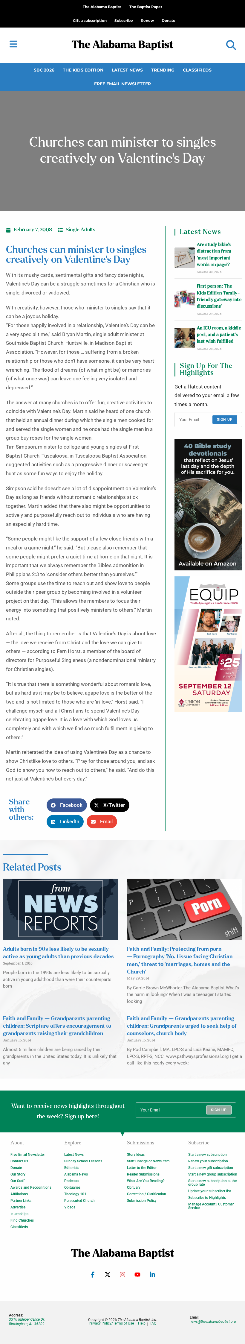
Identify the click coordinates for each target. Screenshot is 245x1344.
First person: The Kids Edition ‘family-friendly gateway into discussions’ (219, 296)
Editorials (71, 1168)
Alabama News (76, 1174)
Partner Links (20, 1201)
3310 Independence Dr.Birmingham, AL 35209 (27, 1321)
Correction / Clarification (146, 1194)
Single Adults (80, 229)
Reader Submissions (143, 1174)
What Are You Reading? (146, 1181)
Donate (16, 1168)
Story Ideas (136, 1154)
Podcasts (71, 1181)
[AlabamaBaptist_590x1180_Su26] (208, 644)
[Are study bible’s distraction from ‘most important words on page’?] (184, 257)
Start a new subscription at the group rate (212, 1183)
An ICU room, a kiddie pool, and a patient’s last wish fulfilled (219, 335)
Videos (69, 1207)
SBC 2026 (44, 70)
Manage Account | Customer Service (211, 1206)
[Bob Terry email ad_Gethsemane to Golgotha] (208, 505)
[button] (231, 45)
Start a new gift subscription (210, 1168)
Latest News (127, 70)
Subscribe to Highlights (207, 1198)
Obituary (133, 1187)
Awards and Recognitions (30, 1187)
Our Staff (17, 1181)
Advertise (17, 1207)
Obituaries (72, 1187)
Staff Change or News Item (148, 1161)
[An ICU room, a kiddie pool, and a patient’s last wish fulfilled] (184, 338)
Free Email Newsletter (122, 83)
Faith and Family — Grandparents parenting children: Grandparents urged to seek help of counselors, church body (182, 1026)
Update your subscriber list (209, 1191)
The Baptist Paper (145, 6)
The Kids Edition (83, 70)
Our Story (17, 1174)
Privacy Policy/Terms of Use (111, 1323)
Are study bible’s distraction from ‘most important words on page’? (214, 254)
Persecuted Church (79, 1201)
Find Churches (22, 1220)
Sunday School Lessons (83, 1161)
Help (142, 1323)
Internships (19, 1214)
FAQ (153, 1323)
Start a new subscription (207, 1154)
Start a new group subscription (212, 1174)
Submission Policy (142, 1201)
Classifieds (197, 70)
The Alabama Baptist (102, 6)
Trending (162, 70)
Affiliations (19, 1194)
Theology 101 (75, 1194)
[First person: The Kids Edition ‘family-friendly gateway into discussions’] (184, 299)
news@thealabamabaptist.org (213, 1321)
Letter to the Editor (142, 1168)
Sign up (225, 419)
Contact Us (19, 1161)
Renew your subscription (208, 1161)
